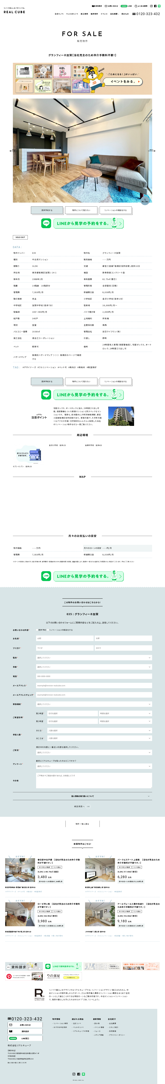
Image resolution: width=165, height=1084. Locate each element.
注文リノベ (59, 14)
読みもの (125, 14)
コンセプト (114, 24)
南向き (73, 367)
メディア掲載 (99, 1035)
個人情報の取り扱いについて (82, 796)
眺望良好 (92, 367)
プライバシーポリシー (117, 1035)
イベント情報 (99, 1027)
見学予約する (46, 210)
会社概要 (112, 1023)
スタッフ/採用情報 (114, 39)
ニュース (97, 1031)
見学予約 (42, 630)
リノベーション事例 (61, 1023)
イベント (104, 14)
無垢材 (82, 367)
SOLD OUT (20, 237)
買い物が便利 (58, 936)
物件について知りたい (81, 210)
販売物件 (94, 14)
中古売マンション (40, 259)
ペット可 (63, 367)
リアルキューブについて (114, 32)
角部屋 (47, 936)
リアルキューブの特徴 (81, 1031)
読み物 (97, 1023)
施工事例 (84, 14)
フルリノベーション (47, 367)
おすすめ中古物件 (60, 1027)
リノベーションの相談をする (115, 210)
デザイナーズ (30, 367)
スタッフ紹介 (113, 1027)
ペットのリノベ (72, 14)
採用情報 (112, 1031)
